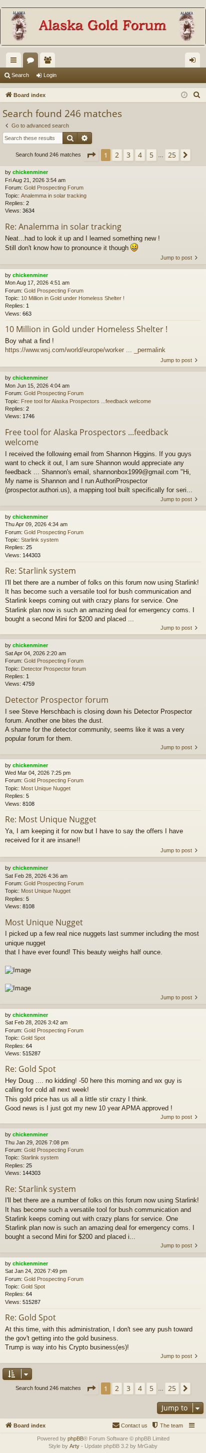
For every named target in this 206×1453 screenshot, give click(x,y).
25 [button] (172, 155)
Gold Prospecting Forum (54, 188)
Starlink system (39, 540)
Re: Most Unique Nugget (50, 819)
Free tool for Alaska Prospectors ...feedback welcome (86, 401)
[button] (91, 155)
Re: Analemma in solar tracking (63, 227)
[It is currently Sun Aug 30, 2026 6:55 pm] (184, 95)
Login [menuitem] (194, 62)
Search (20, 75)
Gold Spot (33, 1038)
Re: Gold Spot (30, 1069)
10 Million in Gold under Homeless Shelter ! (72, 298)
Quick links (15, 62)
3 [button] (128, 155)
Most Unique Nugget (45, 788)
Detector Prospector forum (53, 669)
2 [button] (117, 155)
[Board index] (103, 28)
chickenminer (30, 172)
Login (50, 75)
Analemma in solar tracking (53, 196)
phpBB (76, 1438)
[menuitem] (197, 95)
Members (49, 62)
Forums (32, 62)
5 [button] (152, 155)
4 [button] (140, 155)
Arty (75, 1446)
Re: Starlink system (40, 571)
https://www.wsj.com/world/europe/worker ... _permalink (85, 350)
